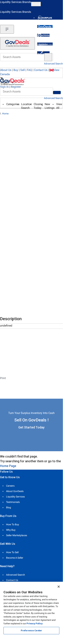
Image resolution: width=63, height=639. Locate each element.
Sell (22, 70)
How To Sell (12, 552)
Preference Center (31, 630)
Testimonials (13, 502)
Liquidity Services (15, 496)
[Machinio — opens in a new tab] (43, 35)
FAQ (29, 70)
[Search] (57, 92)
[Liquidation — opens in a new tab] (45, 44)
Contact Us (40, 70)
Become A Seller (14, 557)
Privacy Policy (35, 623)
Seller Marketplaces (16, 535)
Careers (10, 485)
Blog (8, 507)
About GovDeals (15, 491)
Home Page (8, 466)
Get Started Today (31, 427)
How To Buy (12, 524)
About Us (5, 70)
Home (5, 113)
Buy (15, 70)
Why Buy (11, 529)
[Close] (58, 586)
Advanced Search (53, 98)
